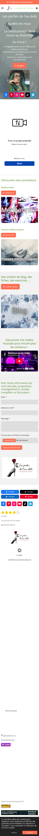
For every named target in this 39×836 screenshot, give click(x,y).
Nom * (3, 397)
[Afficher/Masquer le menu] (2, 8)
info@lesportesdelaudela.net (19, 559)
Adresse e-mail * (7, 408)
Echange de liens (8, 740)
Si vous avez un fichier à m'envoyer (15, 435)
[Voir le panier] (36, 8)
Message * (5, 418)
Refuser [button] (14, 833)
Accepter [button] (30, 833)
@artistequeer (11, 710)
